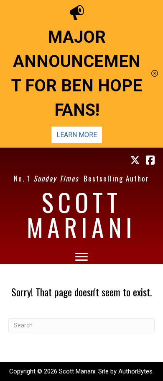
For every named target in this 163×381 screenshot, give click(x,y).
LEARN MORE (76, 135)
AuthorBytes (135, 371)
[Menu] (81, 257)
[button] (155, 73)
